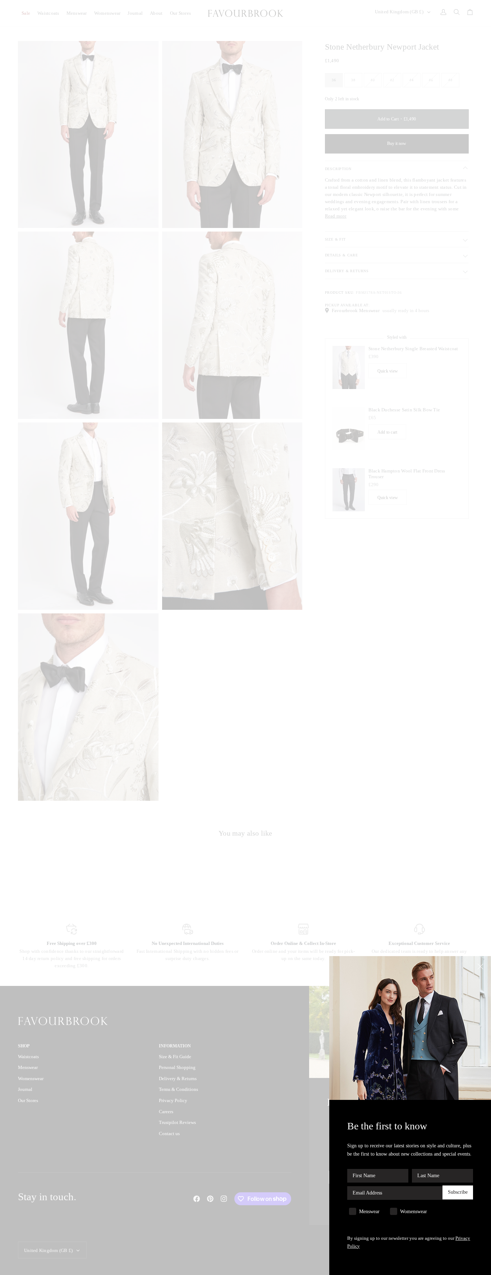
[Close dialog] (481, 965)
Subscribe (458, 1192)
